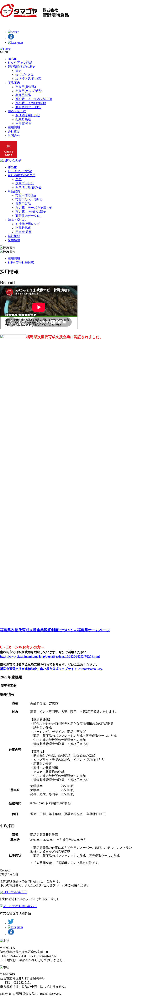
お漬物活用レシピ (27, 115)
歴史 (18, 70)
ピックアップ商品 (20, 62)
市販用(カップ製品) (28, 91)
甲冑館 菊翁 (23, 123)
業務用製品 (23, 95)
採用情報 (14, 127)
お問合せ (14, 135)
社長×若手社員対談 (21, 262)
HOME (12, 58)
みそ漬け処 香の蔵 (28, 78)
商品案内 (14, 82)
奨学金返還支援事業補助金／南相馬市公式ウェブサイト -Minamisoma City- (51, 669)
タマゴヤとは (24, 74)
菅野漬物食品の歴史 (21, 66)
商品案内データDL (28, 107)
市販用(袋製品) (25, 86)
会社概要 (14, 131)
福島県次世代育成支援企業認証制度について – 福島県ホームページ (55, 630)
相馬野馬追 (23, 119)
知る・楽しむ (17, 111)
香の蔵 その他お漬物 (30, 103)
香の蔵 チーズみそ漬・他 (33, 99)
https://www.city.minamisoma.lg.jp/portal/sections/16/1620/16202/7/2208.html (50, 656)
